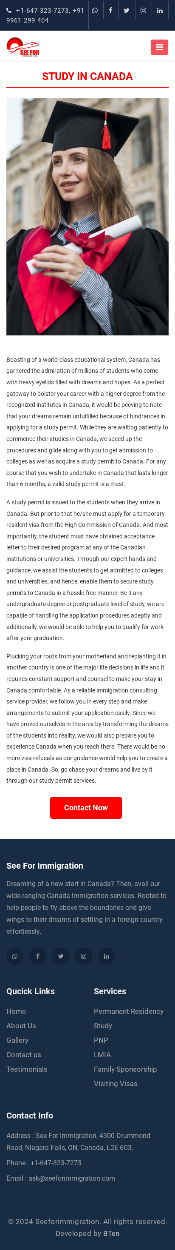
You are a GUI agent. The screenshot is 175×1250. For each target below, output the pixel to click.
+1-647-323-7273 (41, 10)
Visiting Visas (116, 1083)
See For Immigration (44, 866)
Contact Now (86, 807)
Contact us (23, 1054)
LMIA (102, 1054)
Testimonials (27, 1069)
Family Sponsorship (125, 1069)
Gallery (17, 1040)
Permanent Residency (129, 1011)
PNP (101, 1040)
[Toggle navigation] (159, 47)
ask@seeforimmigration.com (71, 1178)
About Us (21, 1025)
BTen (111, 1234)
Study (103, 1025)
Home (16, 1011)
